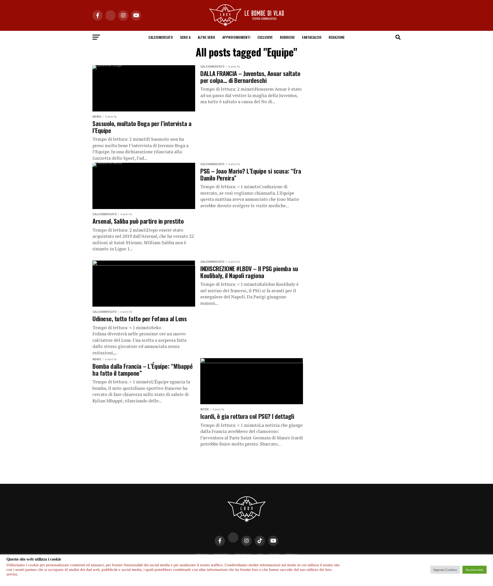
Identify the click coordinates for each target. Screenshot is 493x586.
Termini (291, 555)
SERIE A (185, 37)
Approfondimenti (236, 37)
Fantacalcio (311, 37)
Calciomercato (160, 37)
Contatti (221, 555)
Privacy (202, 555)
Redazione (337, 37)
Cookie (274, 555)
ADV (259, 555)
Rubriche (287, 37)
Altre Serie (206, 37)
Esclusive (265, 37)
